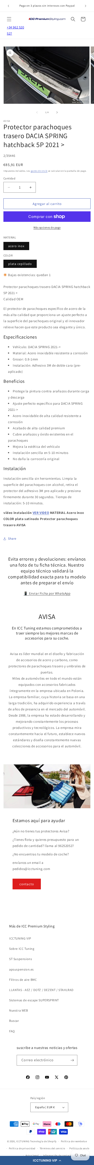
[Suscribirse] (72, 1060)
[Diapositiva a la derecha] (57, 112)
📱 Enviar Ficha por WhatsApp (47, 593)
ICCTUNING (22, 1141)
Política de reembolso (74, 1141)
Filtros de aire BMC (23, 980)
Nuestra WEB (18, 1010)
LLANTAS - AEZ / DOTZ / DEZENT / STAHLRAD (41, 990)
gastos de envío (39, 170)
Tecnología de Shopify (43, 1141)
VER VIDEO (41, 512)
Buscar (14, 1021)
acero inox (16, 246)
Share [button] (12, 538)
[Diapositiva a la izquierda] (37, 112)
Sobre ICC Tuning (21, 949)
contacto (26, 884)
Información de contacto (58, 1155)
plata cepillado (20, 264)
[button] (47, 1160)
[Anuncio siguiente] (86, 6)
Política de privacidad (22, 1148)
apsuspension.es (21, 969)
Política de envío (79, 1148)
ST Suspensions (20, 959)
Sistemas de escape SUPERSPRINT (34, 1000)
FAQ (12, 1031)
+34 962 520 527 (15, 30)
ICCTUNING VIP (20, 938)
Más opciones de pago (47, 227)
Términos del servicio (52, 1148)
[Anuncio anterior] (8, 6)
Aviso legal (32, 1155)
